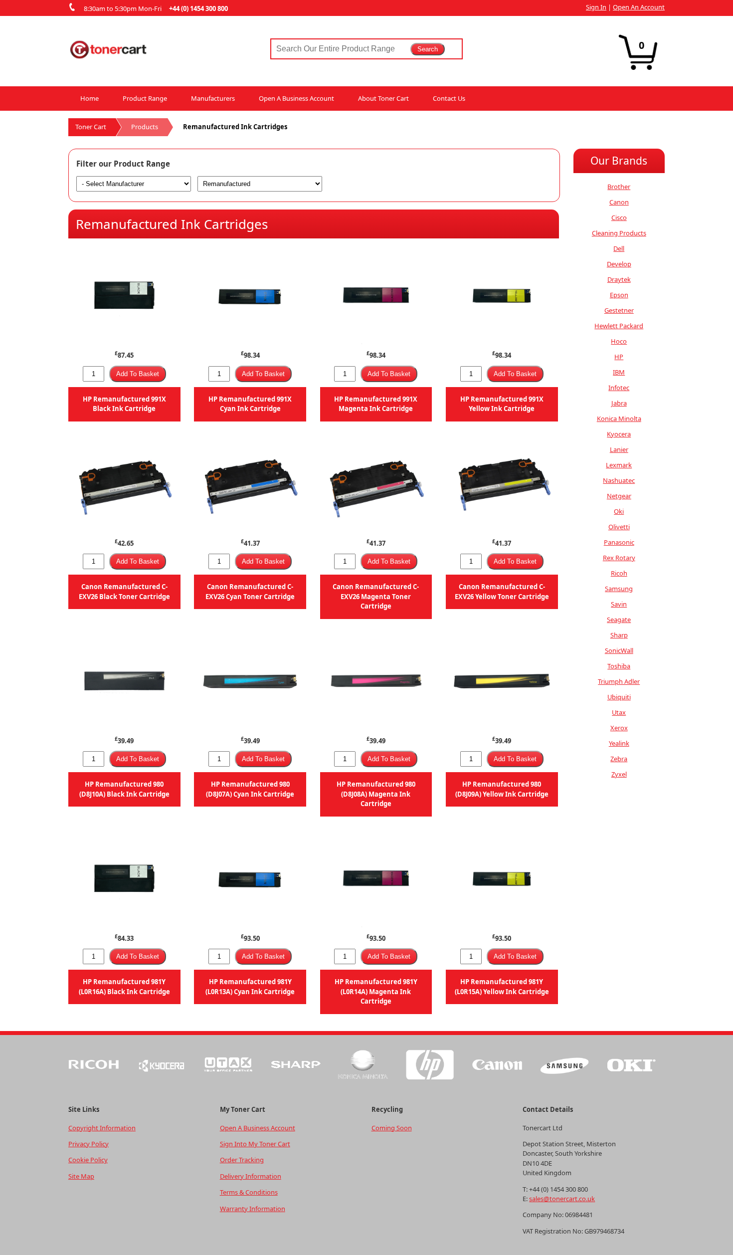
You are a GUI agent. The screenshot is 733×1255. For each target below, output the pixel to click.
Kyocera (619, 433)
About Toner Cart (383, 98)
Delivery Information (250, 1176)
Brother (618, 186)
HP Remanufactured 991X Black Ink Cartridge (124, 404)
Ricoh (619, 573)
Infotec (618, 387)
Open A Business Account (296, 98)
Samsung (619, 588)
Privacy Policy (88, 1143)
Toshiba (618, 665)
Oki (619, 511)
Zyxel (619, 774)
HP (618, 356)
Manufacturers (213, 98)
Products (144, 126)
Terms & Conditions (249, 1192)
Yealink (619, 743)
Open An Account (639, 6)
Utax (619, 712)
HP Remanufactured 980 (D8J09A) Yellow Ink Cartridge (502, 789)
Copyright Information (102, 1127)
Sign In (596, 6)
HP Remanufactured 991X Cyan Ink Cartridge (250, 404)
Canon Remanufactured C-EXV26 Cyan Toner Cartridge (250, 591)
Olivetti (619, 526)
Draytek (619, 279)
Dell (618, 248)
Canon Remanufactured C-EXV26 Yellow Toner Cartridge (502, 591)
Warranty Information (252, 1208)
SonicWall (619, 650)
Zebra (618, 758)
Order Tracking (242, 1159)
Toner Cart (90, 126)
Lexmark (619, 464)
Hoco (619, 341)
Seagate (619, 619)
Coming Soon (391, 1127)
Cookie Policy (88, 1159)
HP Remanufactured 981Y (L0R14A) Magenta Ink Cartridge (376, 991)
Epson (619, 294)
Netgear (619, 495)
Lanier (619, 449)
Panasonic (619, 542)
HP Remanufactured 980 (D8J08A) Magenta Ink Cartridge (376, 794)
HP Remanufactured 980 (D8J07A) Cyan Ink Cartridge (250, 789)
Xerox (619, 727)
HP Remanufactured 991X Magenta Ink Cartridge (375, 404)
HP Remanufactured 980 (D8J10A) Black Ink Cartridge (124, 789)
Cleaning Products (619, 232)
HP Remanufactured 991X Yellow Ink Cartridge (502, 404)
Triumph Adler (619, 681)
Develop (619, 263)
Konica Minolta (619, 418)
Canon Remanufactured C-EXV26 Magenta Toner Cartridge (376, 596)
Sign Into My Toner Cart (255, 1143)
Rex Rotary (619, 557)
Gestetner (619, 310)
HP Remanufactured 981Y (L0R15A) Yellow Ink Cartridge (502, 986)
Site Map (81, 1176)
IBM (619, 372)
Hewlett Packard (618, 325)
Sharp (619, 634)
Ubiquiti (619, 696)
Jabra (619, 403)
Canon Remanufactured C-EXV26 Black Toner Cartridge (124, 591)
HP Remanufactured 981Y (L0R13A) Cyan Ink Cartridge (250, 986)
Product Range (145, 98)
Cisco (619, 217)
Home (89, 98)
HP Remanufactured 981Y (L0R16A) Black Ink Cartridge (124, 986)
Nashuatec (619, 480)
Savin (619, 604)
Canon (619, 202)
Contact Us (449, 98)
